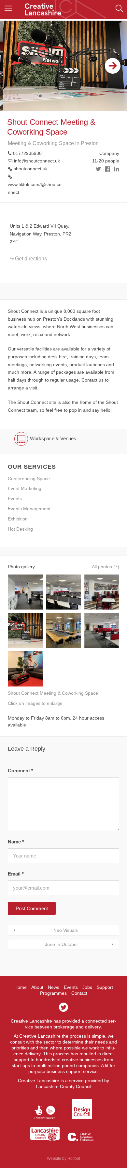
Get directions (31, 258)
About (37, 987)
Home (20, 987)
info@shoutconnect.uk (37, 160)
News (53, 987)
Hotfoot (73, 1158)
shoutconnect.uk (31, 168)
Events (71, 987)
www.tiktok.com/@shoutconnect (35, 188)
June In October (61, 944)
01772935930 (27, 153)
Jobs (87, 987)
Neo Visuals (65, 930)
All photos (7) (105, 566)
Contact (79, 993)
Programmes (53, 993)
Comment (20, 770)
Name (16, 841)
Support (105, 987)
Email (16, 873)
